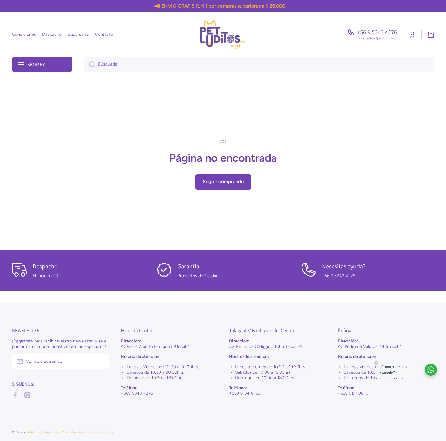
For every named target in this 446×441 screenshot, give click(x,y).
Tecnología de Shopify (96, 432)
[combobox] (259, 64)
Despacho (45, 266)
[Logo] (223, 34)
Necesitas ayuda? (343, 266)
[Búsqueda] (89, 64)
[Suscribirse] (101, 361)
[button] (431, 35)
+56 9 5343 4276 (377, 32)
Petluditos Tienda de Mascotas (52, 432)
